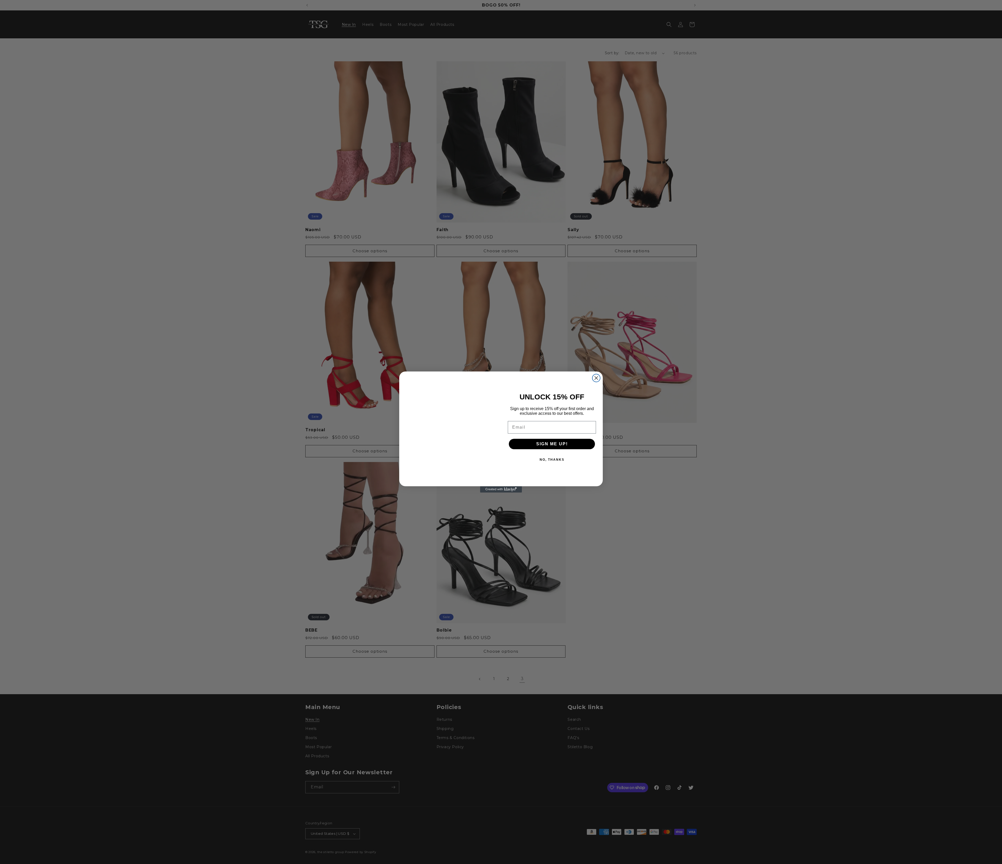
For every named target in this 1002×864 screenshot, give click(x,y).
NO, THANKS (552, 459)
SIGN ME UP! (552, 444)
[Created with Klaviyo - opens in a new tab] (501, 489)
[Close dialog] (596, 378)
